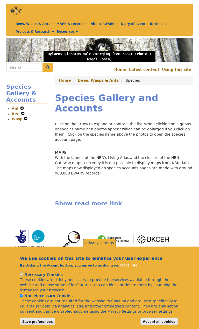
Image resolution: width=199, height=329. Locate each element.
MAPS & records (71, 24)
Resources (66, 31)
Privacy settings (99, 243)
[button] (20, 50)
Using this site (176, 69)
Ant (16, 109)
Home (120, 69)
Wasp (18, 119)
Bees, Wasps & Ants (33, 24)
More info (129, 265)
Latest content (144, 69)
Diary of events (134, 24)
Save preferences (37, 321)
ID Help (157, 24)
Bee (16, 114)
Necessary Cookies (43, 274)
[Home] (16, 10)
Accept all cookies (159, 321)
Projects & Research (34, 31)
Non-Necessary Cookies (48, 296)
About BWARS (103, 24)
